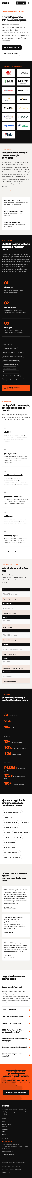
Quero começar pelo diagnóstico (13, 388)
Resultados (5, 1129)
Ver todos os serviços (11, 552)
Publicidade (18, 1169)
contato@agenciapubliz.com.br (10, 1144)
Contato (4, 1134)
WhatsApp (22, 3)
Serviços (4, 1127)
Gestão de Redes (15, 1166)
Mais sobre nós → (7, 191)
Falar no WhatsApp (13, 47)
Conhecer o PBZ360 (11, 53)
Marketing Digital (6, 1172)
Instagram (5, 1154)
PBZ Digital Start (6, 1166)
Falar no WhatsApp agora (17, 1092)
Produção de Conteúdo (8, 1169)
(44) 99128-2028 (7, 1141)
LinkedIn (11, 1154)
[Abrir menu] (28, 3)
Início (3, 1122)
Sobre (3, 1132)
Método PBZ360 (6, 1124)
